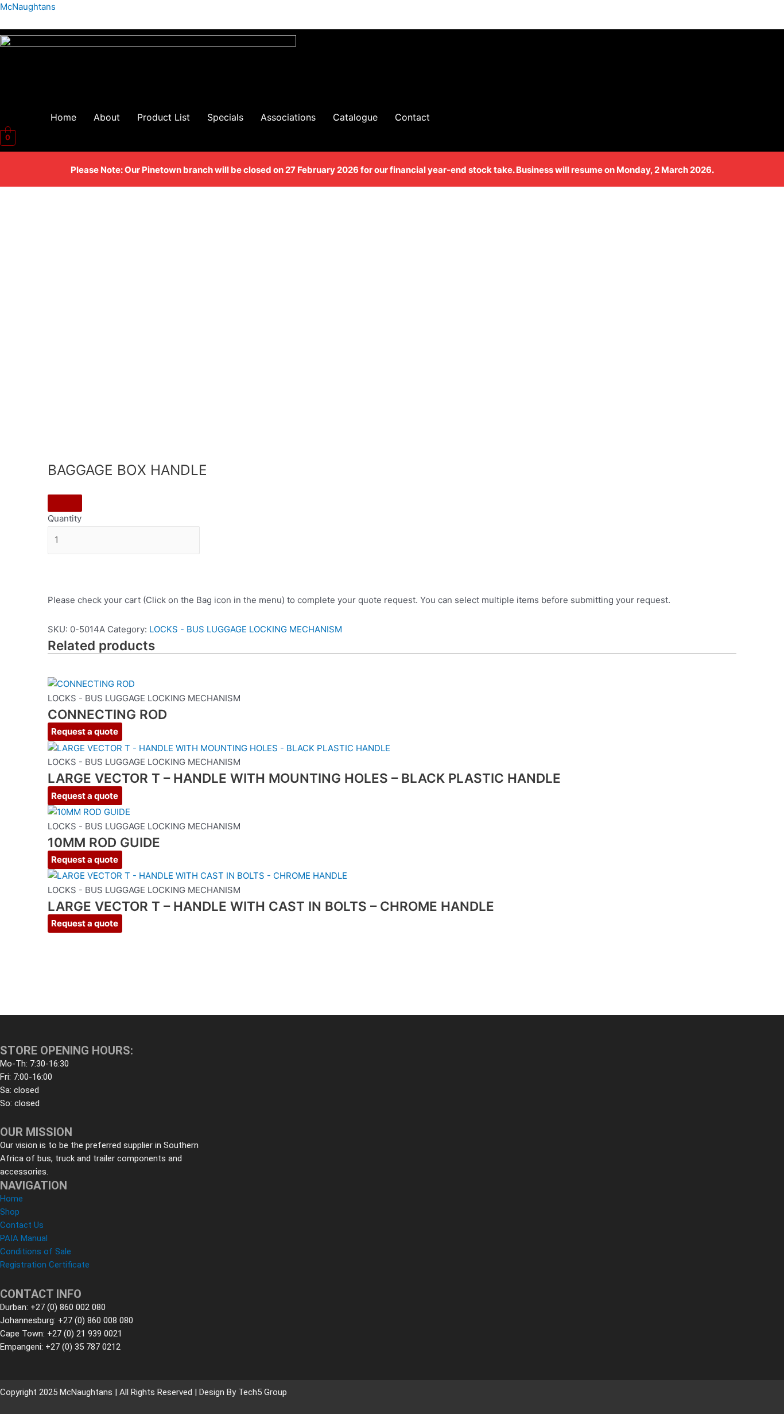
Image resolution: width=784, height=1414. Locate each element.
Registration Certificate (45, 1265)
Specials (225, 117)
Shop (10, 1212)
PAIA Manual (24, 1238)
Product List (163, 117)
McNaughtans (28, 6)
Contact (412, 117)
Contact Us (22, 1225)
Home (63, 117)
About (107, 117)
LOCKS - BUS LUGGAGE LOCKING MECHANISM (245, 629)
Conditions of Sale (35, 1251)
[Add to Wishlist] (65, 503)
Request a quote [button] (84, 731)
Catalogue (355, 117)
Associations (288, 117)
